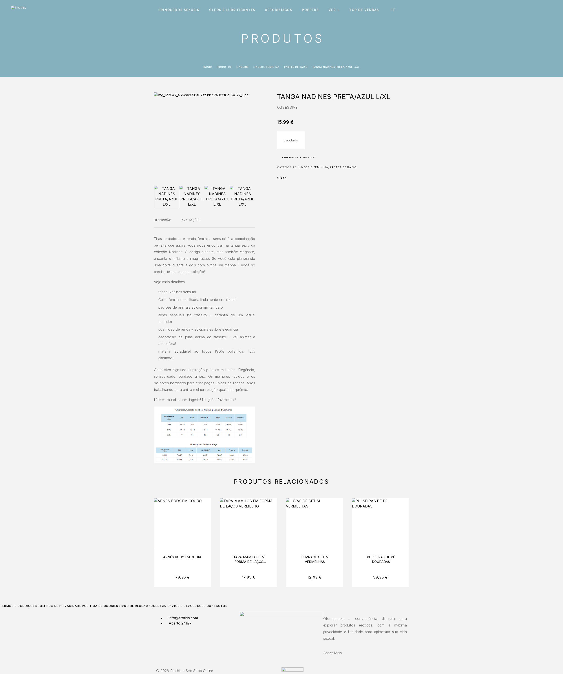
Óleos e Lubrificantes (232, 10)
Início (207, 67)
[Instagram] (281, 665)
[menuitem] (394, 10)
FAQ (163, 606)
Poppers (310, 10)
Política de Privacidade (59, 606)
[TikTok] (284, 665)
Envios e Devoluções (187, 606)
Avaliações (191, 220)
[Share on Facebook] (291, 178)
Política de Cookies (100, 606)
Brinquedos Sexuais (178, 10)
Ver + (334, 10)
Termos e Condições (18, 606)
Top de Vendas (364, 10)
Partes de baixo (296, 67)
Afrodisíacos (278, 10)
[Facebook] (279, 665)
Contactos (217, 606)
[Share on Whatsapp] (308, 178)
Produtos (224, 67)
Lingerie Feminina (266, 67)
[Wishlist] (540, 10)
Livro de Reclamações (139, 606)
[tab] (163, 223)
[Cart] (550, 10)
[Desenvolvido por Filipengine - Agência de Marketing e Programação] (292, 670)
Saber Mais (332, 653)
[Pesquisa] (521, 10)
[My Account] (531, 10)
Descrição (163, 220)
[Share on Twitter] (297, 178)
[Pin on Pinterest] (302, 178)
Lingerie (242, 67)
